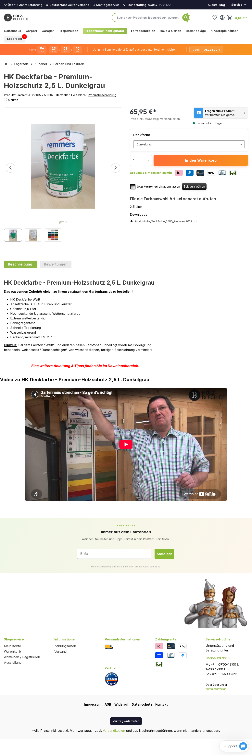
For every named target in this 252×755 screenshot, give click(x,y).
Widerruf (121, 704)
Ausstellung (216, 4)
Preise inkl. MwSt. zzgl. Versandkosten (155, 118)
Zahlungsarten (65, 646)
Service (237, 4)
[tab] (20, 264)
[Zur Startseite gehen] (16, 17)
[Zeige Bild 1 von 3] (60, 222)
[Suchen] (185, 17)
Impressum (92, 704)
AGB (108, 704)
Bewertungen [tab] (56, 264)
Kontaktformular (216, 688)
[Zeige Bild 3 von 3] (66, 222)
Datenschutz (142, 704)
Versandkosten (114, 731)
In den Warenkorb (201, 160)
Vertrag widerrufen (126, 721)
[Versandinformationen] (109, 646)
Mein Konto (12, 646)
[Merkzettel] (215, 17)
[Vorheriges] (10, 168)
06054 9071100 (218, 658)
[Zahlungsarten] (159, 646)
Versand (60, 651)
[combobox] (149, 17)
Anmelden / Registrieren (22, 657)
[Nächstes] (115, 168)
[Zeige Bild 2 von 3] (63, 222)
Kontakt (161, 704)
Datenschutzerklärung (145, 566)
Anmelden (164, 554)
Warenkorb (12, 651)
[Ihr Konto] (222, 17)
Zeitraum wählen (194, 186)
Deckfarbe (141, 135)
